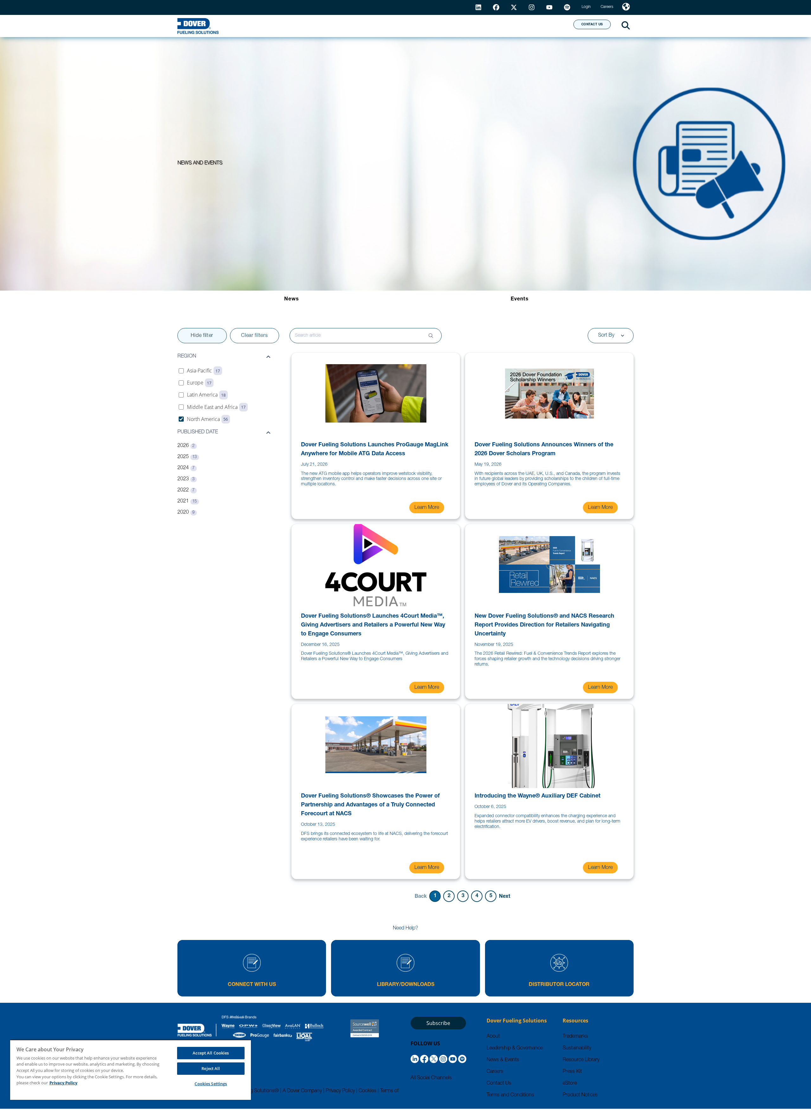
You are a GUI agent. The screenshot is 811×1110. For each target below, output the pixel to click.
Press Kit (572, 1071)
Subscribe (438, 1023)
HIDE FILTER (202, 335)
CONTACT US (592, 24)
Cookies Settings (211, 1084)
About (545, 25)
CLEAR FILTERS (254, 335)
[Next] (504, 896)
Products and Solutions (349, 25)
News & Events (503, 1060)
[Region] (626, 7)
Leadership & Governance (515, 1048)
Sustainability (577, 1048)
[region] (130, 1070)
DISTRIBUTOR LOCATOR (559, 985)
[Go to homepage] (198, 26)
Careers (495, 1071)
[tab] (291, 299)
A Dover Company (302, 1091)
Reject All (210, 1068)
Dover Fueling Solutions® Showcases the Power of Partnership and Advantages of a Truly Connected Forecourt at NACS (370, 805)
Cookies (367, 1091)
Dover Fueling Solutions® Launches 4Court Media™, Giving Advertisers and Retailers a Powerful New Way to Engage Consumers (373, 625)
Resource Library (581, 1060)
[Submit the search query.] (431, 335)
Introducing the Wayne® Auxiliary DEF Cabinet (537, 796)
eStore (570, 1083)
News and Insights (487, 25)
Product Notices (580, 1095)
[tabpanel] (405, 615)
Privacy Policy (340, 1091)
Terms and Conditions (510, 1095)
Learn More (426, 507)
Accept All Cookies (211, 1053)
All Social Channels (431, 1078)
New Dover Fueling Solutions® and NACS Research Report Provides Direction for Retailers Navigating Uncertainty (544, 625)
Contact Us (499, 1083)
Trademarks (575, 1036)
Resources (422, 25)
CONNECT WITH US (252, 985)
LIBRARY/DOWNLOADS (405, 985)
